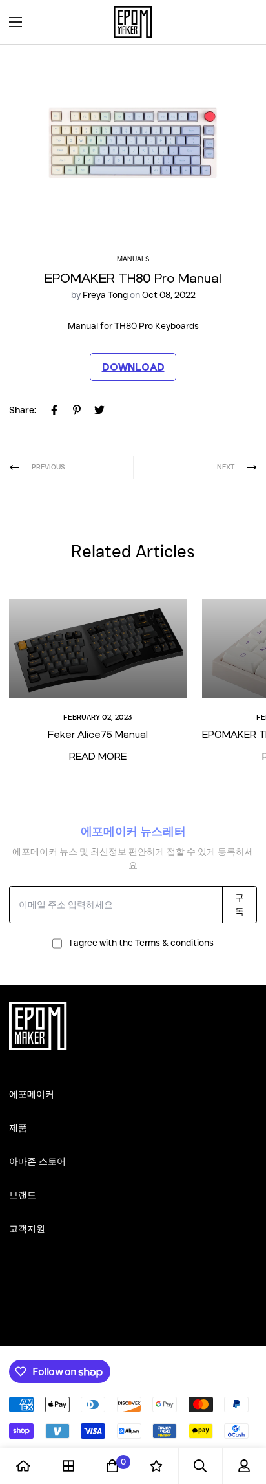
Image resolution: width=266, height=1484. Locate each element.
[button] (243, 22)
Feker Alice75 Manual (98, 734)
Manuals (133, 259)
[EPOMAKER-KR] (133, 22)
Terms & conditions (174, 943)
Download (133, 366)
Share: (22, 410)
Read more (98, 756)
